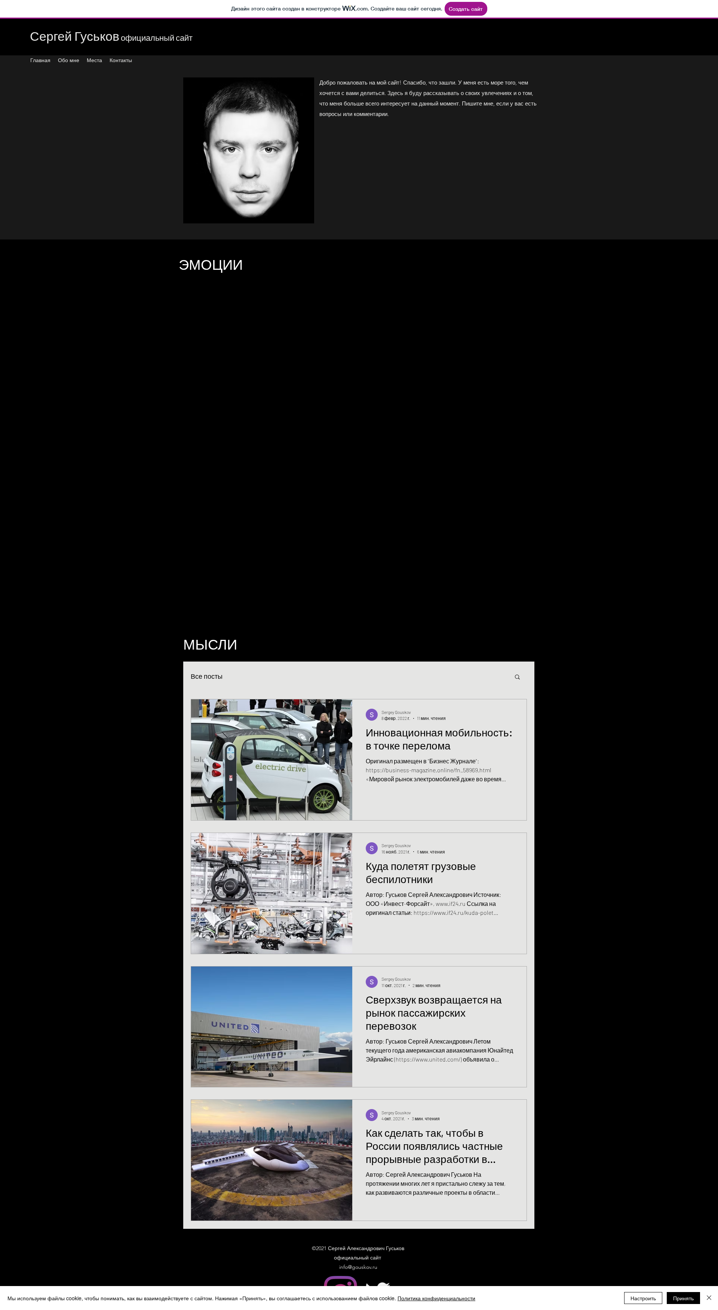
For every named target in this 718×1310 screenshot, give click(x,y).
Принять (683, 1298)
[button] (517, 677)
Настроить (643, 1298)
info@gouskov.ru (358, 1267)
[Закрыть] (709, 1298)
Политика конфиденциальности (436, 1298)
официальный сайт (111, 37)
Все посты (207, 676)
